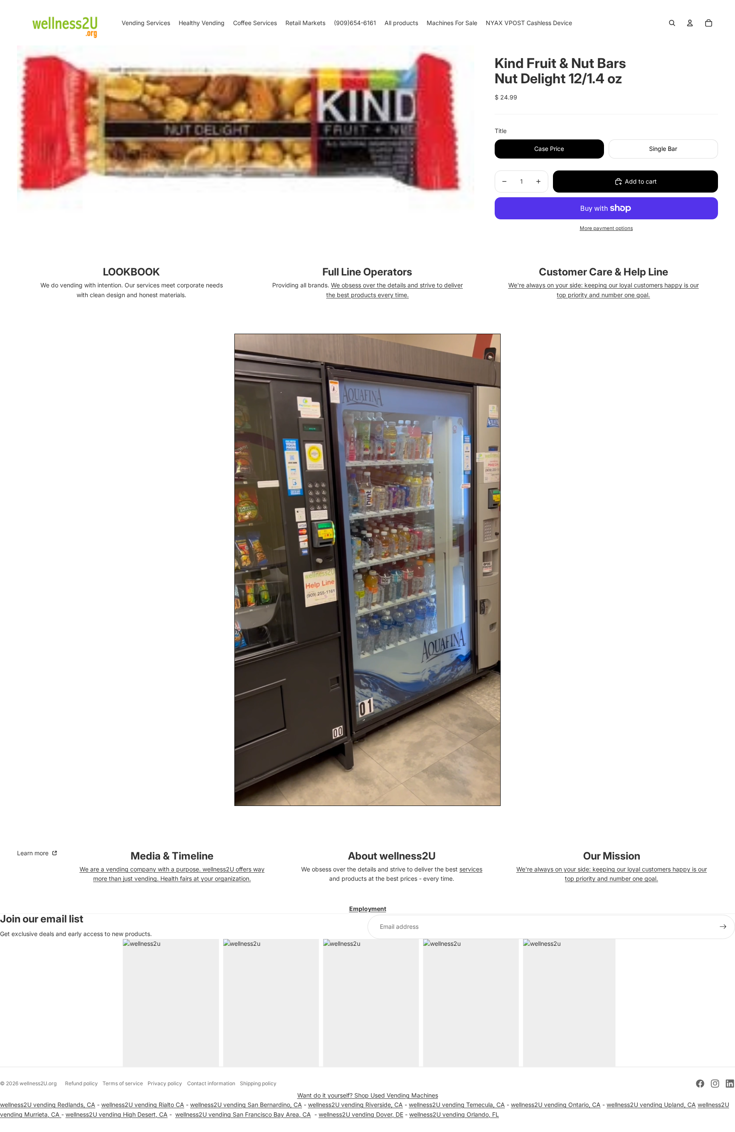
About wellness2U (392, 856)
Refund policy (81, 1083)
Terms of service (123, 1083)
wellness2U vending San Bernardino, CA (246, 1104)
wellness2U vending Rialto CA (142, 1104)
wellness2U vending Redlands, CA (47, 1104)
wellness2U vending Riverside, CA (355, 1104)
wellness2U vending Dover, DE (361, 1114)
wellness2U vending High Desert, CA (117, 1114)
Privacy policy (165, 1083)
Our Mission (611, 856)
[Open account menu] (690, 23)
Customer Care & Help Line (603, 272)
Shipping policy (258, 1083)
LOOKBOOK (131, 272)
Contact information (211, 1083)
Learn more (33, 853)
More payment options (606, 228)
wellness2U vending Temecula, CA (457, 1104)
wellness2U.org (38, 1083)
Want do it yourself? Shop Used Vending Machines (367, 1095)
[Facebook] (700, 1083)
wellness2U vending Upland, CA (651, 1104)
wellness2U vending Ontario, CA (556, 1104)
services (470, 869)
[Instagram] (715, 1083)
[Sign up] (723, 927)
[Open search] (672, 23)
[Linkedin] (730, 1083)
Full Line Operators (367, 272)
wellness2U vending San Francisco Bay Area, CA (243, 1114)
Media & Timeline (172, 856)
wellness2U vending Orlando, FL (454, 1114)
